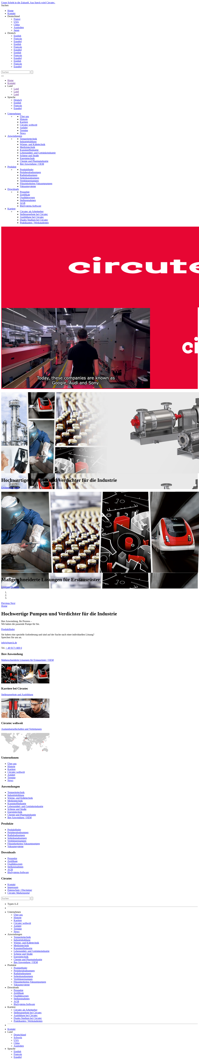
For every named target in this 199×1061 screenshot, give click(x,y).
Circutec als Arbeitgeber (32, 211)
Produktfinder (26, 169)
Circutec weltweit (28, 124)
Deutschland (20, 1034)
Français (18, 38)
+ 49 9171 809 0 (14, 648)
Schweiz (18, 1037)
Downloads (13, 189)
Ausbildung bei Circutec (32, 217)
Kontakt (11, 13)
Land (16, 88)
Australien (19, 27)
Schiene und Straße (29, 155)
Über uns (24, 116)
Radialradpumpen (28, 175)
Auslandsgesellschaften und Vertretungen (21, 729)
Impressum (12, 887)
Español (18, 41)
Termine (24, 130)
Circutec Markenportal (18, 893)
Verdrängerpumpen (29, 180)
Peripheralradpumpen (30, 172)
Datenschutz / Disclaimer (19, 890)
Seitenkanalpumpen (29, 178)
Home (10, 10)
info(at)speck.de (9, 642)
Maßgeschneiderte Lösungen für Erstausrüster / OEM (27, 660)
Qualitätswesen (27, 197)
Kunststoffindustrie (29, 150)
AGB (22, 203)
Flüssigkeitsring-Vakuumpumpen (36, 183)
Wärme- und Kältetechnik (32, 144)
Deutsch (18, 100)
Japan (16, 30)
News (23, 133)
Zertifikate (25, 194)
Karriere (24, 122)
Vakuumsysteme (28, 186)
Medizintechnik (27, 147)
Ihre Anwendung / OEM (32, 164)
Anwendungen (14, 136)
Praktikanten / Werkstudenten (34, 222)
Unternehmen (14, 113)
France (17, 19)
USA (16, 22)
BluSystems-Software (30, 206)
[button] (5, 603)
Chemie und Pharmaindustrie (34, 161)
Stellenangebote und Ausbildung (17, 694)
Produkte (11, 166)
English (17, 35)
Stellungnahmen (28, 200)
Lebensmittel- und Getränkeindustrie (38, 152)
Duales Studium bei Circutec (34, 220)
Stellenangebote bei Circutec (34, 214)
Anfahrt (24, 127)
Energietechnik (27, 158)
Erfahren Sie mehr (10, 487)
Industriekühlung (28, 141)
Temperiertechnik (28, 138)
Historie (24, 119)
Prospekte (25, 192)
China (17, 24)
